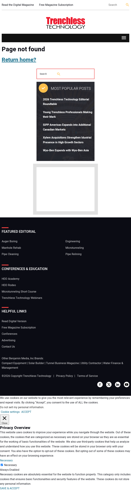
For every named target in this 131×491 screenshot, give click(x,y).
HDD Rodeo (9, 285)
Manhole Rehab (11, 248)
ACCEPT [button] (26, 412)
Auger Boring (9, 241)
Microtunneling (75, 248)
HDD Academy (10, 279)
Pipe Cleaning (10, 254)
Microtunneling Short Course (19, 292)
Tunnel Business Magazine (62, 363)
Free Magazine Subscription (56, 5)
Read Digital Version (14, 321)
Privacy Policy (64, 376)
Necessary (10, 465)
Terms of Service (87, 376)
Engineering (73, 241)
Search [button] (127, 5)
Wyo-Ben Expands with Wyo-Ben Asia (66, 150)
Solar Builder (36, 363)
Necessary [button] (6, 460)
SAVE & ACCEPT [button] (10, 488)
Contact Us (8, 347)
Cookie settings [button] (10, 412)
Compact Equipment (14, 363)
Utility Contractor (91, 363)
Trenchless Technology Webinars (22, 298)
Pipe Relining (74, 254)
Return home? (19, 60)
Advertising (8, 340)
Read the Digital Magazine (18, 5)
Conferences (9, 334)
